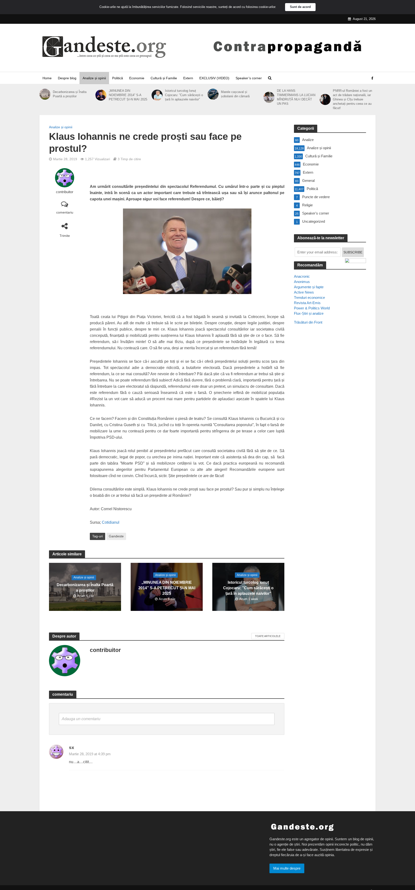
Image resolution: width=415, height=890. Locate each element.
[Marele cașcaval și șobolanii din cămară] (213, 94)
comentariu (64, 212)
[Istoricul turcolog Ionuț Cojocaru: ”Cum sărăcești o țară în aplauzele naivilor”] (157, 95)
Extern (188, 78)
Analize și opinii (94, 78)
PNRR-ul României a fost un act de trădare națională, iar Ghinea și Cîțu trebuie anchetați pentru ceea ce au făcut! (352, 99)
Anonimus (302, 282)
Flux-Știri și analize (308, 313)
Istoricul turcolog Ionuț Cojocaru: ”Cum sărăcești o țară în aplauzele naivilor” (184, 95)
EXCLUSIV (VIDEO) (214, 78)
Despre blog (67, 78)
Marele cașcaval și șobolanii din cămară (235, 94)
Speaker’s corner (249, 78)
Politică (117, 78)
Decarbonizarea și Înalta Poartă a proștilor (69, 94)
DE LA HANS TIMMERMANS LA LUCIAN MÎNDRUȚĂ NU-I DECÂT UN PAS (296, 97)
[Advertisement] (330, 416)
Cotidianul (110, 522)
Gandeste (116, 536)
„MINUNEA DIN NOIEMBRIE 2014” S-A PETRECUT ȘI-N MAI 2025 (128, 95)
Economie (136, 78)
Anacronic (302, 276)
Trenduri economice (309, 297)
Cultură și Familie (164, 78)
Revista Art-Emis (307, 303)
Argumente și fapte (308, 287)
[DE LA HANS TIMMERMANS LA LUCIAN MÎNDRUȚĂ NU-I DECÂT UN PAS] (269, 97)
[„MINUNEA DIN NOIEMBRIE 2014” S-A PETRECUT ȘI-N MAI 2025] (100, 95)
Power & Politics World (312, 308)
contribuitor (64, 192)
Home (47, 78)
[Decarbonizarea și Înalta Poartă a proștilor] (44, 94)
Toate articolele (268, 636)
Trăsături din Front (308, 322)
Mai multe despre (286, 868)
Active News (304, 292)
